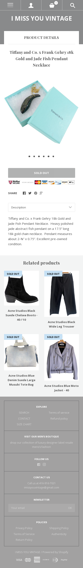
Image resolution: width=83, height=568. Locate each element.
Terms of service (59, 412)
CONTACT (24, 418)
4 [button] (44, 156)
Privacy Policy (24, 528)
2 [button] (34, 156)
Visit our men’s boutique (41, 436)
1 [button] (29, 156)
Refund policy (59, 418)
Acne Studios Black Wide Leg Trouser (61, 324)
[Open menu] (10, 5)
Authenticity (59, 534)
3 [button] (39, 156)
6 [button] (53, 156)
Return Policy (24, 540)
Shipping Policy (59, 528)
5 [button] (48, 156)
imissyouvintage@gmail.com (41, 487)
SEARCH (24, 412)
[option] (41, 112)
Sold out (41, 173)
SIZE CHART (24, 424)
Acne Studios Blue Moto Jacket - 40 (61, 388)
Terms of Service (24, 534)
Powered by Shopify (55, 552)
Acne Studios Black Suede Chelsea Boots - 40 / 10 (21, 315)
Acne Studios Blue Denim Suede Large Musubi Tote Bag (21, 380)
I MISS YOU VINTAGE (41, 18)
